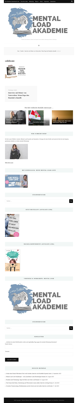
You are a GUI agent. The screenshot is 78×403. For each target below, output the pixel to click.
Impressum (46, 1)
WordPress (56, 400)
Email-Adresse (8, 344)
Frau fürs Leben (24, 1)
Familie (22, 51)
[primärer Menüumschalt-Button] (39, 45)
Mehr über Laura (9, 162)
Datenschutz (53, 1)
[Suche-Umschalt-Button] (72, 1)
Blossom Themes (42, 400)
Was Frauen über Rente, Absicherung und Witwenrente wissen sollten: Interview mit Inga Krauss (29, 383)
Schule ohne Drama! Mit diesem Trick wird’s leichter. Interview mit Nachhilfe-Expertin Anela (28, 373)
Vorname (7, 351)
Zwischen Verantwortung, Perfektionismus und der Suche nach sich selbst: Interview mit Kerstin (29, 386)
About (41, 1)
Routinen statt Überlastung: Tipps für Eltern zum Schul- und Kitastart (22, 379)
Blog (36, 1)
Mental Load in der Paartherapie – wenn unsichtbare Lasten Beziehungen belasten (15, 121)
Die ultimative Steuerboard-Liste (12, 1)
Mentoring (31, 1)
